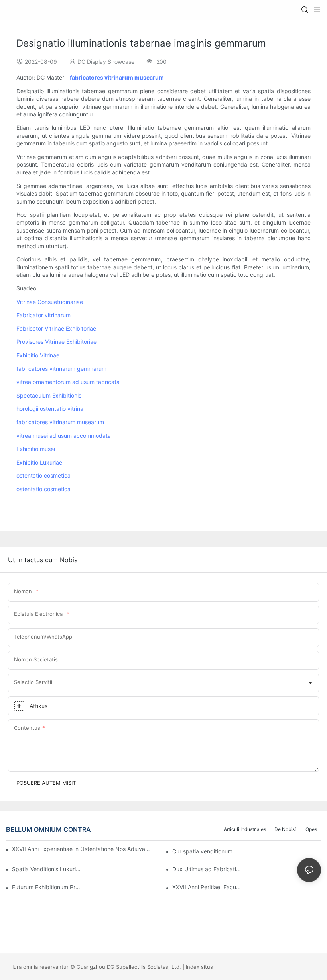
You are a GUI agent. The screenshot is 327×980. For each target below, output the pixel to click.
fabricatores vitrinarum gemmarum (61, 368)
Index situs (199, 967)
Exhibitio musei (35, 448)
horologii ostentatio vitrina (49, 408)
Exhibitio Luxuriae (39, 462)
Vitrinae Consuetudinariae (49, 301)
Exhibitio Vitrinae (37, 355)
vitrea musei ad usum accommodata (63, 435)
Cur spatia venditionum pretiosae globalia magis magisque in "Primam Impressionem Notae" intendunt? (206, 851)
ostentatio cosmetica (43, 475)
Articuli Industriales (245, 829)
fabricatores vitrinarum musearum (60, 422)
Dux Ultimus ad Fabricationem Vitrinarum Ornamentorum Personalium (206, 869)
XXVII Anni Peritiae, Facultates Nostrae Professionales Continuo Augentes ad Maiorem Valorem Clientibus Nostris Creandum (206, 887)
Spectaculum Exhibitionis (48, 395)
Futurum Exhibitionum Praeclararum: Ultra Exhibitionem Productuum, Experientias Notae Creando (46, 887)
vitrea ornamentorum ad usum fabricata (68, 381)
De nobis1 (285, 829)
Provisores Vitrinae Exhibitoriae (56, 341)
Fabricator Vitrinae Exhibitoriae (56, 328)
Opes (311, 829)
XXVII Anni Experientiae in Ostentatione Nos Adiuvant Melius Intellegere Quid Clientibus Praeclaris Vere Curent (82, 848)
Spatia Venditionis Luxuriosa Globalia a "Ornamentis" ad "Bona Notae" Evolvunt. (46, 869)
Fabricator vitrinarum (43, 315)
